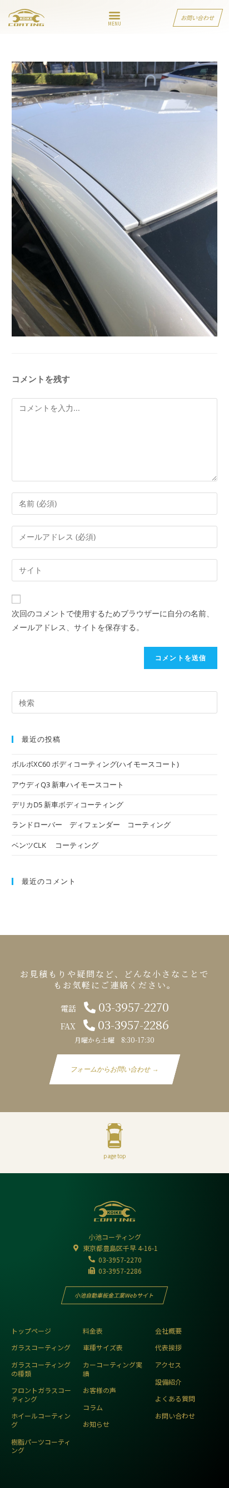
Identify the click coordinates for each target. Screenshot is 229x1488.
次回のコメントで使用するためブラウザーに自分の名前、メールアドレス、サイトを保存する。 (113, 620)
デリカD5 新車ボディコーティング (71, 805)
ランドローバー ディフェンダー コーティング (91, 825)
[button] (114, 15)
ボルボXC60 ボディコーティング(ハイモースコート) (95, 764)
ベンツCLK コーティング (55, 845)
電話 (115, 1008)
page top (114, 1156)
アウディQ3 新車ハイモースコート (68, 785)
